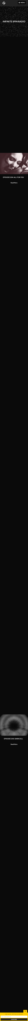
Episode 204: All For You (13, 177)
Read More (14, 183)
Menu (22, 2)
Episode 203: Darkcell (13, 739)
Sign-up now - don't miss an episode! (14, 1014)
